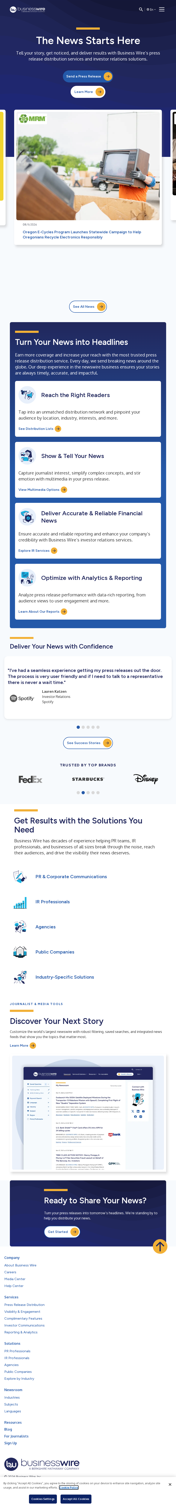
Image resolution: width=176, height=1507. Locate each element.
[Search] (141, 9)
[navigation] (162, 9)
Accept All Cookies (76, 1499)
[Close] (170, 1484)
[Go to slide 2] (83, 727)
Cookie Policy (68, 1487)
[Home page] (27, 9)
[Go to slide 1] (78, 727)
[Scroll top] (160, 1246)
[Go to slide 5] (98, 727)
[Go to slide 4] (93, 727)
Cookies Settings (43, 1499)
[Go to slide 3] (88, 727)
